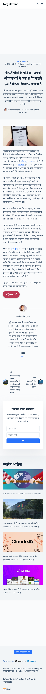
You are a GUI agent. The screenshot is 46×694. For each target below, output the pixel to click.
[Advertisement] (23, 31)
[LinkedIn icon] (22, 353)
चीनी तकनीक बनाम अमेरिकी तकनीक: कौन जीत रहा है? (22, 493)
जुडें (23, 441)
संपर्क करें (15, 679)
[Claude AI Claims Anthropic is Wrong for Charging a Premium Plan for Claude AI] (23, 542)
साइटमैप (33, 679)
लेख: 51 (23, 356)
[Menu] (42, 4)
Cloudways (21, 671)
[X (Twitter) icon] (24, 353)
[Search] (38, 4)
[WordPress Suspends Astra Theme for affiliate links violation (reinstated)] (23, 575)
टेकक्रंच (21, 164)
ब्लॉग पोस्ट (14, 249)
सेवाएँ (28, 679)
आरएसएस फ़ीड (7, 682)
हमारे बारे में (22, 679)
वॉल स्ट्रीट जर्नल (27, 161)
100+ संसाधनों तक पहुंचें (23, 652)
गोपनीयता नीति (7, 679)
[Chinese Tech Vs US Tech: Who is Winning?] (23, 479)
